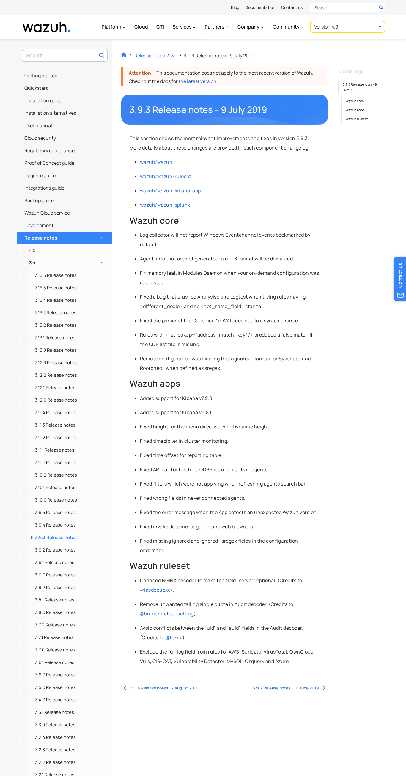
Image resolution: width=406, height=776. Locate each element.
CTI (160, 26)
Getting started (40, 75)
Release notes (63, 236)
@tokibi (174, 637)
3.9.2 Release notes (55, 550)
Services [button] (182, 26)
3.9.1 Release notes (54, 562)
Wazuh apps (355, 110)
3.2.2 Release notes (55, 762)
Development (38, 225)
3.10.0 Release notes (56, 500)
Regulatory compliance (49, 150)
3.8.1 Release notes (54, 600)
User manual (38, 125)
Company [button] (248, 26)
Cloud (141, 26)
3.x (65, 261)
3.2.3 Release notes (55, 750)
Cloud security (40, 138)
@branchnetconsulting (167, 613)
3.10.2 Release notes (56, 475)
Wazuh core (355, 101)
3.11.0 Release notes (55, 462)
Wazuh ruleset (357, 119)
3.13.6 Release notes (56, 275)
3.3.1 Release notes (54, 712)
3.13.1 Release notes (55, 337)
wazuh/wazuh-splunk (165, 205)
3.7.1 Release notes (54, 637)
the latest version (197, 81)
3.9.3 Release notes (56, 537)
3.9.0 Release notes (55, 575)
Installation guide (43, 100)
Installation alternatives (50, 113)
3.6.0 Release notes (55, 675)
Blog (235, 7)
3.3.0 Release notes (55, 725)
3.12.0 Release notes (56, 400)
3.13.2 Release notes (56, 325)
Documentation (260, 7)
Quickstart (36, 88)
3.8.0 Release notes (55, 612)
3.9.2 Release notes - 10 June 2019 (286, 688)
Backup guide (39, 200)
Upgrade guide (40, 175)
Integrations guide (44, 188)
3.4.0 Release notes (55, 700)
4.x (32, 250)
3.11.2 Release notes (55, 437)
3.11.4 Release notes (55, 412)
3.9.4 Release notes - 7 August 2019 (164, 688)
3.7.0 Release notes (55, 650)
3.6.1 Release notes (54, 662)
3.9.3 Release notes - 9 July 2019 (360, 87)
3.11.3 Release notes (55, 425)
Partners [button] (215, 26)
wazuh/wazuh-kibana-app (170, 190)
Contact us (292, 7)
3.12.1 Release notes (55, 387)
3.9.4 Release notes (55, 525)
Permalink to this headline (270, 109)
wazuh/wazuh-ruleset (165, 176)
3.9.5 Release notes (55, 512)
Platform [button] (112, 26)
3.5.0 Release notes (55, 687)
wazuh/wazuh (156, 162)
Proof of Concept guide (49, 163)
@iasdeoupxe (155, 590)
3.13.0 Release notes (56, 350)
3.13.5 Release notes (56, 288)
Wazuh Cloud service (47, 213)
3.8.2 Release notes (55, 587)
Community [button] (286, 26)
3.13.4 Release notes (56, 300)
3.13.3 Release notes (55, 313)
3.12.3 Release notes (56, 362)
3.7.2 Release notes (55, 625)
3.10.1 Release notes (55, 487)
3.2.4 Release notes (55, 737)
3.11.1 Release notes (54, 450)
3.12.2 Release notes (56, 375)
